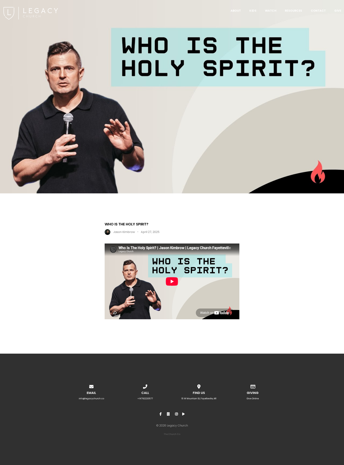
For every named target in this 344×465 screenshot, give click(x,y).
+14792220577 (145, 398)
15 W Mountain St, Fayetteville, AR (198, 398)
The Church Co (172, 434)
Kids (252, 11)
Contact (318, 11)
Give (337, 11)
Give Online (253, 398)
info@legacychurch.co (91, 398)
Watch (270, 11)
